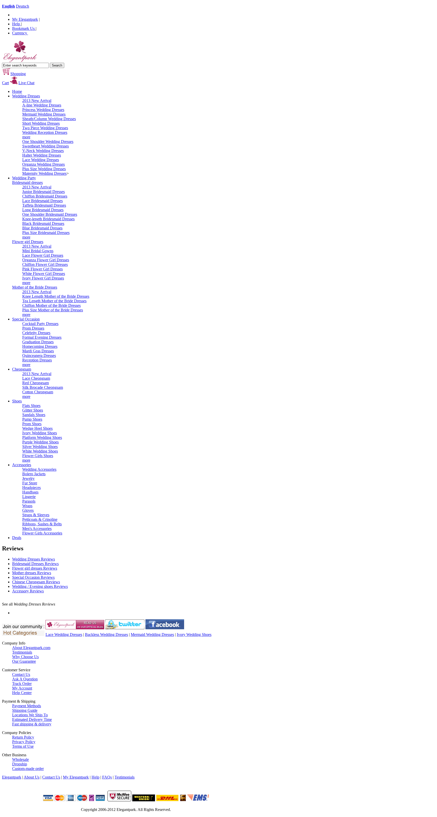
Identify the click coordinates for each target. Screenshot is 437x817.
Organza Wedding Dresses (43, 164)
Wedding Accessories (39, 469)
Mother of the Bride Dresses (34, 287)
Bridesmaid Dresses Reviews (35, 564)
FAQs (107, 777)
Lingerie (29, 496)
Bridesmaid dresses (27, 182)
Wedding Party (24, 178)
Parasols (28, 501)
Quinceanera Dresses (39, 355)
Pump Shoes (32, 419)
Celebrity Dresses (36, 333)
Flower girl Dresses (27, 242)
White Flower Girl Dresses (43, 273)
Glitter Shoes (32, 410)
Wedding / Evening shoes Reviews (40, 586)
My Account (22, 688)
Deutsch (22, 6)
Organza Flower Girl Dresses (45, 260)
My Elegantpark (25, 19)
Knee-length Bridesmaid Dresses (48, 219)
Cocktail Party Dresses (40, 323)
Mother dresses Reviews (31, 573)
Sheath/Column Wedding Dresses (49, 119)
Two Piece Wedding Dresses (45, 128)
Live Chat (26, 83)
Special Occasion (26, 319)
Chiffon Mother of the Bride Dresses (51, 305)
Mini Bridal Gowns (37, 251)
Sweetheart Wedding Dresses (45, 146)
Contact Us (21, 674)
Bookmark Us (24, 28)
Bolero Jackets (34, 474)
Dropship (19, 764)
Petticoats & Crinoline (39, 519)
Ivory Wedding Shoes (39, 433)
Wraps (27, 506)
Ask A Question (25, 679)
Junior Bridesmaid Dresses (43, 191)
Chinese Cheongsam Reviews (36, 582)
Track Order (22, 683)
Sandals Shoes (33, 415)
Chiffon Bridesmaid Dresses (44, 196)
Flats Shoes (31, 405)
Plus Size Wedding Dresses (44, 169)
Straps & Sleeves (35, 515)
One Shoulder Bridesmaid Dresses (49, 214)
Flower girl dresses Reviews (34, 568)
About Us (31, 777)
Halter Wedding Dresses (41, 155)
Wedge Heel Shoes (37, 428)
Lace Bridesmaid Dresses (42, 201)
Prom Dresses (33, 328)
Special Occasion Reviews (33, 577)
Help (16, 24)
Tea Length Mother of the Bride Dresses (54, 301)
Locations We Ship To (30, 715)
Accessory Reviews (28, 591)
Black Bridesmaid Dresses (43, 223)
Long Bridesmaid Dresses (42, 210)
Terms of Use (23, 746)
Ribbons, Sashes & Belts (42, 524)
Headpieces (31, 487)
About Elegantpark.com (31, 648)
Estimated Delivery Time (32, 719)
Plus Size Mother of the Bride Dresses (52, 310)
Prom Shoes (31, 424)
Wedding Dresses (26, 96)
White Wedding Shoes (40, 451)
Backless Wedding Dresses (106, 634)
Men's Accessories (37, 528)
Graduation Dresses (38, 342)
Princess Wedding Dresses (43, 110)
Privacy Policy (23, 742)
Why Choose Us (25, 657)
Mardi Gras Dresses (38, 351)
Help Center (22, 693)
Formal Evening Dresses (41, 337)
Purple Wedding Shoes (40, 442)
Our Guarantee (24, 661)
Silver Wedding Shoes (40, 446)
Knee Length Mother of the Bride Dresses (55, 296)
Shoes (17, 401)
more (26, 137)
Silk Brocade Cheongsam (42, 387)
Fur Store (29, 483)
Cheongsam (21, 369)
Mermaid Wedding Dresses (43, 114)
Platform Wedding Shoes (42, 437)
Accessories (21, 465)
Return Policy (23, 737)
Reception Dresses (37, 360)
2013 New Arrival (36, 100)
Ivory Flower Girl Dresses (43, 278)
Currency (20, 33)
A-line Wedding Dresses (41, 105)
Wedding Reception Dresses (44, 132)
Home (17, 91)
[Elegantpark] (19, 61)
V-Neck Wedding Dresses (43, 150)
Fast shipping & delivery (31, 724)
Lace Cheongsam (36, 378)
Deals (16, 537)
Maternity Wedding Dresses (44, 173)
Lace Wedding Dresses (40, 160)
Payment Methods (26, 706)
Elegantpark (11, 777)
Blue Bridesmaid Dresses (42, 228)
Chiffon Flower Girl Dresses (45, 264)
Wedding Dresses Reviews (33, 559)
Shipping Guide (24, 710)
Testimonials (22, 652)
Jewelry (28, 478)
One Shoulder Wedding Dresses (47, 141)
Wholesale (20, 759)
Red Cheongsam (35, 383)
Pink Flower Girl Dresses (42, 269)
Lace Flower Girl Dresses (42, 255)
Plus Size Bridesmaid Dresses (46, 232)
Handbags (30, 492)
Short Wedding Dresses (41, 123)
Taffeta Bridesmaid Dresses (44, 205)
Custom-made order (28, 768)
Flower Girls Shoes (37, 456)
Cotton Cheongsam (37, 392)
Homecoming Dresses (39, 346)
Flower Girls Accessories (42, 533)
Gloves (28, 510)
